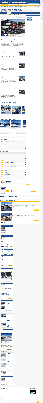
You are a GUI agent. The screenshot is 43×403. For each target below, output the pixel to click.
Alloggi (25, 6)
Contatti (2, 396)
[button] (4, 246)
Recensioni (8, 6)
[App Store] (33, 391)
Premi (18, 14)
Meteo (18, 6)
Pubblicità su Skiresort (23, 396)
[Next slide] (24, 109)
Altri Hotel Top (3, 222)
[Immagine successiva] (11, 275)
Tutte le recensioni (3, 193)
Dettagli (33, 205)
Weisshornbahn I (3, 75)
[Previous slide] (1, 109)
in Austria (8, 182)
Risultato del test (9, 14)
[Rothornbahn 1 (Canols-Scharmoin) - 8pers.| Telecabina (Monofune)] (2, 66)
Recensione (27, 184)
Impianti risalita (22, 6)
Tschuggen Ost (8, 75)
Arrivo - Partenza (3, 237)
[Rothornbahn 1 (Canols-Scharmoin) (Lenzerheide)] (22, 66)
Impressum (2, 397)
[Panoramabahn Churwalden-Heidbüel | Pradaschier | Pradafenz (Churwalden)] (22, 53)
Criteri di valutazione (14, 14)
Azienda (12, 396)
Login (11, 397)
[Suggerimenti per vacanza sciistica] (37, 6)
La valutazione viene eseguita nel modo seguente (8, 39)
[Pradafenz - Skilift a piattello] (6, 54)
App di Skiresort (32, 388)
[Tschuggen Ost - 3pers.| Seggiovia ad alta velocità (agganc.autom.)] (4, 78)
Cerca (11, 246)
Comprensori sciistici (3, 6)
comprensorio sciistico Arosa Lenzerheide (16, 10)
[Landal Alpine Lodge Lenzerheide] (3, 228)
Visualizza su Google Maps (4, 60)
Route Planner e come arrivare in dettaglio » (10, 102)
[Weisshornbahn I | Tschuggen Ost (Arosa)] (22, 78)
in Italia (9, 286)
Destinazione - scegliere (3, 240)
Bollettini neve (15, 6)
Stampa (2, 398)
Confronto (11, 6)
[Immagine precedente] (1, 275)
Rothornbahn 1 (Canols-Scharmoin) (6, 63)
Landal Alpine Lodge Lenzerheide (3, 230)
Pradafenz (2, 51)
